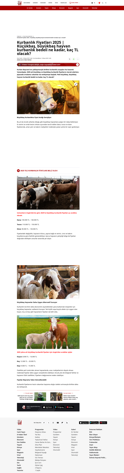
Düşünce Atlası (40, 432)
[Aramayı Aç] (103, 3)
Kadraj (37, 437)
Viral (18, 455)
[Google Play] (59, 407)
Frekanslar (93, 442)
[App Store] (47, 407)
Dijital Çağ (38, 465)
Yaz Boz (37, 435)
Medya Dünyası (40, 460)
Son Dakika (21, 442)
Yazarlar (20, 470)
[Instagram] (53, 422)
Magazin (70, 8)
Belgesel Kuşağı (40, 452)
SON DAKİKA (27, 2)
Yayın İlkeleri (94, 455)
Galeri (73, 429)
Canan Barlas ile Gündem (44, 442)
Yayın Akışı (93, 447)
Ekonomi (62, 8)
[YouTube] (57, 422)
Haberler (19, 36)
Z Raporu (38, 468)
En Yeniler (30, 8)
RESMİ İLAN (64, 2)
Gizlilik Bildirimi (95, 450)
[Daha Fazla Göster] (78, 59)
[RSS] (67, 422)
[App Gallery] (70, 407)
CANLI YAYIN (75, 2)
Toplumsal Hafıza (41, 440)
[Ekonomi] (84, 3)
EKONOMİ (43, 2)
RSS (90, 432)
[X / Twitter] (48, 422)
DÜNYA (50, 2)
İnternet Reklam (95, 429)
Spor (77, 8)
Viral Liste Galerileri (27, 36)
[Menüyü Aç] (106, 3)
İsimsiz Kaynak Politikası (98, 458)
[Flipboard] (62, 422)
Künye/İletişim (95, 437)
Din (18, 463)
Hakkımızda (93, 452)
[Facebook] (44, 422)
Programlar (39, 429)
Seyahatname (40, 450)
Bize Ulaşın (93, 435)
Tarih (19, 465)
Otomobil (85, 8)
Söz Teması (39, 458)
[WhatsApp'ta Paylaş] (73, 59)
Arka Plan (38, 445)
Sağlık (19, 468)
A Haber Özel (22, 435)
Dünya (54, 8)
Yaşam (46, 8)
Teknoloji (94, 8)
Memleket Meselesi (42, 447)
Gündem (38, 8)
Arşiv (91, 445)
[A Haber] (19, 2)
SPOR (56, 2)
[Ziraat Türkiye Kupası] (100, 3)
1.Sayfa (37, 470)
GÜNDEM (35, 2)
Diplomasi (38, 455)
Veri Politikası (94, 440)
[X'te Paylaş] (69, 59)
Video (19, 429)
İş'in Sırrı (38, 463)
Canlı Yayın (21, 432)
